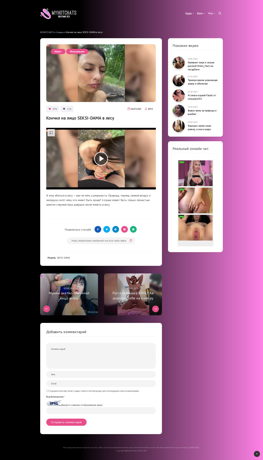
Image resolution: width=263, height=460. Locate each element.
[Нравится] (49, 109)
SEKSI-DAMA (63, 257)
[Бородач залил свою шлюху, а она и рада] (179, 126)
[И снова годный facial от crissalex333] (179, 95)
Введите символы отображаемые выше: (82, 405)
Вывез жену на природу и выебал (202, 112)
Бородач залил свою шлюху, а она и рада (199, 127)
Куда (188, 13)
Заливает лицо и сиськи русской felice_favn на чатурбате (201, 66)
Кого (200, 13)
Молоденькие (77, 51)
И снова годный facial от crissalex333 (202, 97)
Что (210, 13)
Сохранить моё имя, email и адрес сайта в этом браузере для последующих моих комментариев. (94, 391)
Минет (58, 51)
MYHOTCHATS (47, 32)
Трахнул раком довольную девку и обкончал (203, 82)
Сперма (60, 32)
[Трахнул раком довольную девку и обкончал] (179, 80)
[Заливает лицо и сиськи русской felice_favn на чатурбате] (179, 63)
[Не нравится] (64, 109)
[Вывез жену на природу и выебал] (179, 111)
